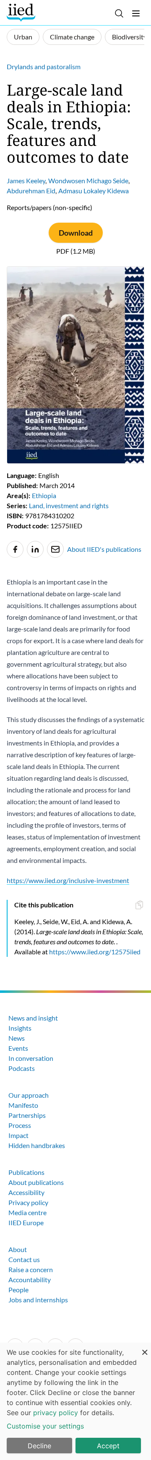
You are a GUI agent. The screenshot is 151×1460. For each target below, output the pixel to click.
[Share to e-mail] (55, 549)
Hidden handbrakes (36, 1145)
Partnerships (27, 1115)
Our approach (28, 1095)
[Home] (22, 12)
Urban (23, 37)
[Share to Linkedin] (35, 549)
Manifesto (23, 1105)
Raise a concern (30, 1269)
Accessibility (26, 1192)
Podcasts (21, 1068)
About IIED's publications (104, 549)
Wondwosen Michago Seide (88, 180)
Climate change (72, 37)
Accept (108, 1446)
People (18, 1290)
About (17, 1249)
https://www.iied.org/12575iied (95, 952)
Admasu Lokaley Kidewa (93, 191)
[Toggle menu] (136, 13)
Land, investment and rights (69, 505)
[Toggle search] (119, 13)
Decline (39, 1446)
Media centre (27, 1212)
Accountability (29, 1279)
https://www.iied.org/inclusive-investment (68, 880)
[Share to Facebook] (15, 549)
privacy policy (55, 1412)
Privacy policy (28, 1202)
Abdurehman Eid (31, 191)
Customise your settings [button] (45, 1426)
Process (19, 1125)
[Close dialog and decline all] (144, 1348)
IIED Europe (26, 1222)
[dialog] (75, 1401)
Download (76, 232)
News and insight (33, 1018)
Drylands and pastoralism (44, 66)
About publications (36, 1182)
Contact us (24, 1259)
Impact (18, 1135)
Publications (26, 1172)
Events (18, 1048)
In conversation (30, 1058)
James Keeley (26, 180)
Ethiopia (44, 495)
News (16, 1038)
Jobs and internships (38, 1300)
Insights (19, 1028)
